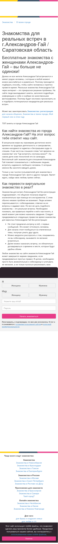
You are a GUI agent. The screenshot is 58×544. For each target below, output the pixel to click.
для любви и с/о (29, 521)
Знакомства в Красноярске (29, 490)
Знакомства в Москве (29, 478)
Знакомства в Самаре (29, 493)
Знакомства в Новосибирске (29, 462)
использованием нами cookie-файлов (28, 534)
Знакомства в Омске (29, 505)
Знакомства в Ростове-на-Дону (29, 483)
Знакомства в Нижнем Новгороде (29, 508)
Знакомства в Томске (29, 468)
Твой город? (29, 496)
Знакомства (7, 22)
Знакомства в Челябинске (29, 503)
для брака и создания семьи (29, 518)
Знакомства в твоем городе (35, 114)
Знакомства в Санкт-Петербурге (29, 480)
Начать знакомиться (29, 316)
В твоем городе (23, 22)
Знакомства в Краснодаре (29, 465)
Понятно (28, 538)
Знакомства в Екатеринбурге (29, 471)
